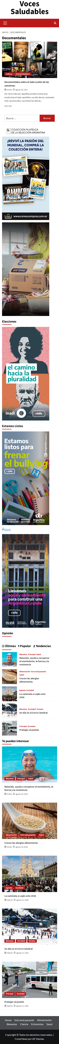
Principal (31, 654)
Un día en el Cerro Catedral (33, 712)
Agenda (22, 690)
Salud (38, 654)
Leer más (8, 106)
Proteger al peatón (29, 730)
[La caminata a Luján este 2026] (9, 693)
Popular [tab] (25, 646)
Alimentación (24, 671)
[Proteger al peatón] (9, 727)
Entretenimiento (23, 74)
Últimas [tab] (10, 646)
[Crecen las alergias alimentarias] (9, 676)
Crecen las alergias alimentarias (29, 680)
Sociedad (30, 690)
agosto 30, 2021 (21, 89)
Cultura (9, 74)
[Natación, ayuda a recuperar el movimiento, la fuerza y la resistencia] (9, 659)
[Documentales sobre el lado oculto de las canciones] (29, 60)
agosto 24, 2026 (21, 794)
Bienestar (23, 654)
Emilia (9, 89)
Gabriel (10, 900)
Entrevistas (37, 1024)
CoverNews (21, 1038)
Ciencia (24, 1024)
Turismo (40, 709)
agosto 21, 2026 (22, 900)
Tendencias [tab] (43, 646)
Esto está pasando (38, 671)
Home (8, 1020)
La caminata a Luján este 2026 (20, 896)
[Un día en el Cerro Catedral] (9, 710)
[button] (5, 23)
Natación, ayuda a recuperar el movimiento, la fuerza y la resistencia (34, 661)
